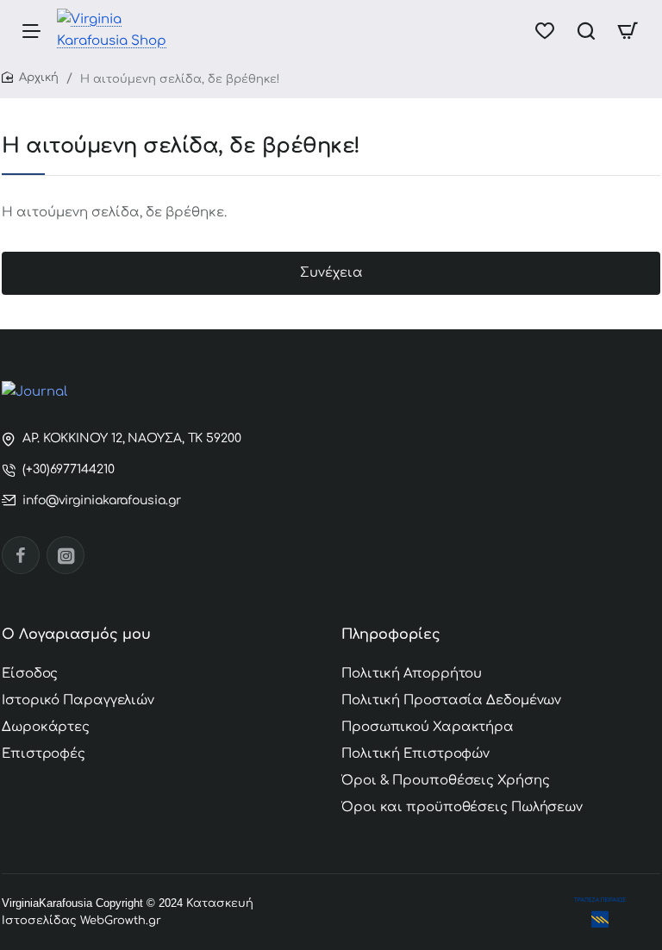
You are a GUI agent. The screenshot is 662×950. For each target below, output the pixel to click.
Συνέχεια (331, 273)
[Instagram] (65, 555)
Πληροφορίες (390, 634)
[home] (30, 78)
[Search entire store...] (586, 30)
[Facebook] (21, 555)
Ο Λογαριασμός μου (76, 634)
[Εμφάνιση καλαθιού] (627, 30)
